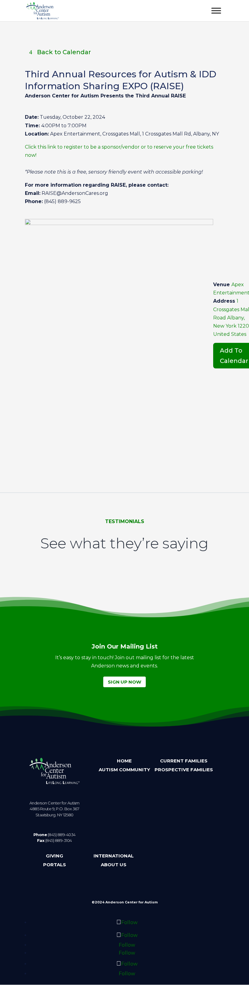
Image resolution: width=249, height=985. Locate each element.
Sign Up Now (124, 682)
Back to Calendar (64, 52)
